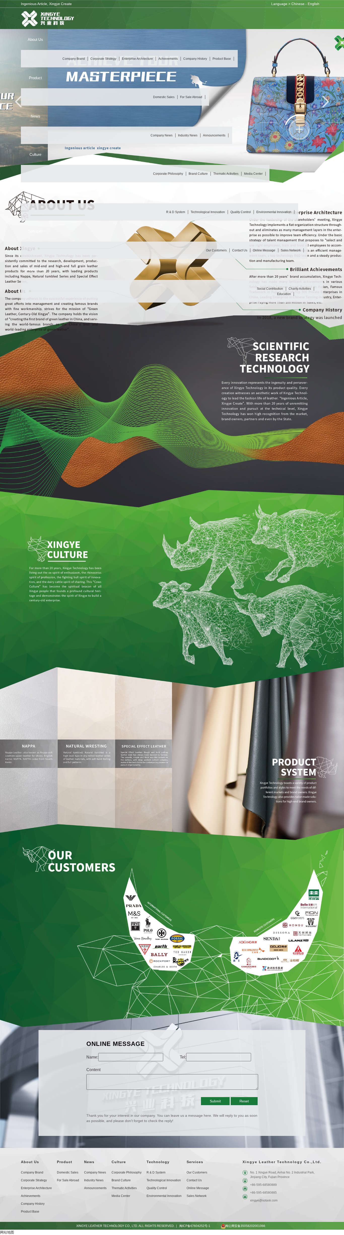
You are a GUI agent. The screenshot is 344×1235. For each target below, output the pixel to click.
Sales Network (291, 250)
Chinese (297, 4)
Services (195, 1162)
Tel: (183, 1057)
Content (93, 1070)
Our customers (216, 250)
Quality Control (240, 212)
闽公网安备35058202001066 (245, 1226)
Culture (119, 1162)
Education (284, 294)
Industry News (187, 135)
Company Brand (73, 59)
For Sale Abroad (191, 97)
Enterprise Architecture (137, 59)
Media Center (253, 173)
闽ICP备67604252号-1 (194, 1226)
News (89, 1162)
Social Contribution (270, 288)
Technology (158, 1162)
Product (64, 1162)
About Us (30, 1162)
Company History (195, 59)
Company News (162, 135)
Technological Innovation (208, 212)
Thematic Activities (225, 173)
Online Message (264, 250)
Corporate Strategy (103, 59)
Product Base (222, 59)
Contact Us (239, 250)
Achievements (168, 59)
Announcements (214, 135)
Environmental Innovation (273, 212)
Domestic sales (164, 97)
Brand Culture (198, 173)
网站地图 (7, 1232)
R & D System (175, 212)
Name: (92, 1057)
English (313, 4)
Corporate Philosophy (168, 173)
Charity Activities (300, 288)
